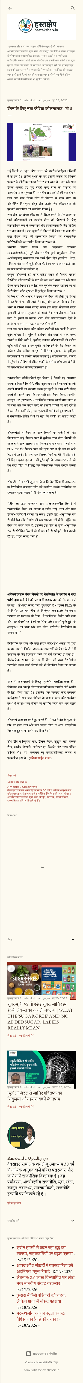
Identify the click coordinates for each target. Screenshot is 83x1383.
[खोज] (73, 7)
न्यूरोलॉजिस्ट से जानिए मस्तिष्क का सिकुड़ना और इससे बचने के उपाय (34, 1096)
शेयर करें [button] (11, 775)
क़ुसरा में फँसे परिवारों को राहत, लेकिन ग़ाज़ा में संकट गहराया (41, 1298)
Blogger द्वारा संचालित (45, 1353)
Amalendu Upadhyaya (27, 1158)
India (23, 781)
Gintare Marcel (35, 1362)
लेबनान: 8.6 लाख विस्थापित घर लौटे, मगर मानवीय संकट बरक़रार (46, 1280)
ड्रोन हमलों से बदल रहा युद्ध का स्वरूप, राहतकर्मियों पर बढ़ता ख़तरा (45, 1251)
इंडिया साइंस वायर (40, 758)
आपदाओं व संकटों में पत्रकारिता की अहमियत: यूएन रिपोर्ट (45, 1268)
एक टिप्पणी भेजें (26, 1035)
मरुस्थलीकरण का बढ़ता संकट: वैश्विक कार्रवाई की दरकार (41, 1316)
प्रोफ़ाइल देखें (14, 1203)
